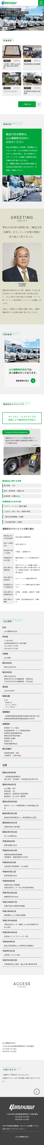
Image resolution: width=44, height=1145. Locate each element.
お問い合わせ (6, 1129)
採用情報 (9, 1126)
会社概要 (30, 1126)
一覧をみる (27, 104)
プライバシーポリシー (18, 1129)
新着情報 (16, 1126)
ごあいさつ (22, 1126)
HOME (4, 1126)
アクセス (36, 1126)
